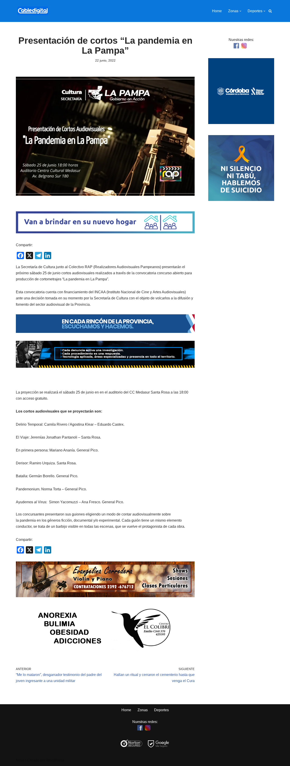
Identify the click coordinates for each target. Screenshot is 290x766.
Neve (20, 760)
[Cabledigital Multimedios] (33, 11)
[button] (240, 11)
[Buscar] (270, 11)
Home (217, 11)
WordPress (55, 760)
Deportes (161, 710)
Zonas (143, 710)
